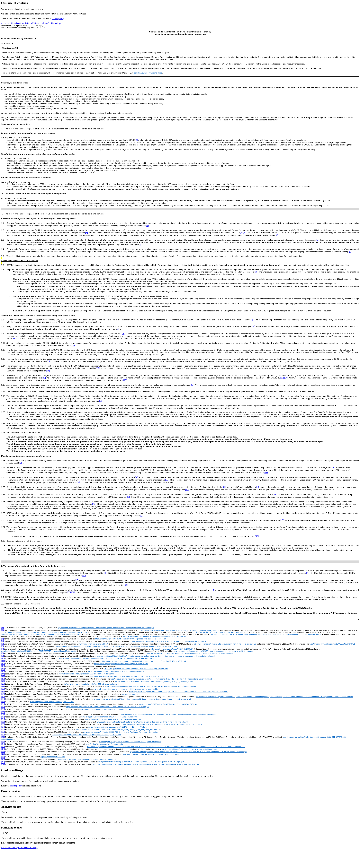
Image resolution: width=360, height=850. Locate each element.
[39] (128, 497)
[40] (94, 504)
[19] (48, 361)
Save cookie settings (10, 847)
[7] (317, 240)
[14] (253, 326)
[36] (258, 487)
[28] (101, 401)
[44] (104, 573)
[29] (21, 463)
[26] (192, 385)
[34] (78, 482)
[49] (213, 590)
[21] (48, 370)
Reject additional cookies (36, 23)
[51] (73, 592)
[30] (333, 467)
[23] (282, 378)
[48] (126, 585)
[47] (76, 580)
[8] (140, 244)
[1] (136, 140)
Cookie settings (54, 23)
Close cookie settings (29, 847)
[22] (44, 378)
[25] (125, 380)
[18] (73, 345)
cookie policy (58, 18)
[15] (118, 329)
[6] (276, 235)
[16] (123, 333)
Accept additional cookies (12, 23)
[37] (187, 489)
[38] (274, 494)
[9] (349, 251)
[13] (98, 322)
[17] (15, 338)
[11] (142, 289)
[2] (147, 225)
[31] (266, 472)
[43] (257, 536)
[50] (69, 592)
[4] (241, 232)
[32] (137, 477)
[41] (141, 515)
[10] (255, 272)
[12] (251, 320)
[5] (244, 232)
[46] (84, 575)
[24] (286, 378)
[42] (282, 520)
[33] (167, 480)
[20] (98, 368)
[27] (241, 398)
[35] (224, 487)
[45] (308, 573)
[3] (86, 232)
